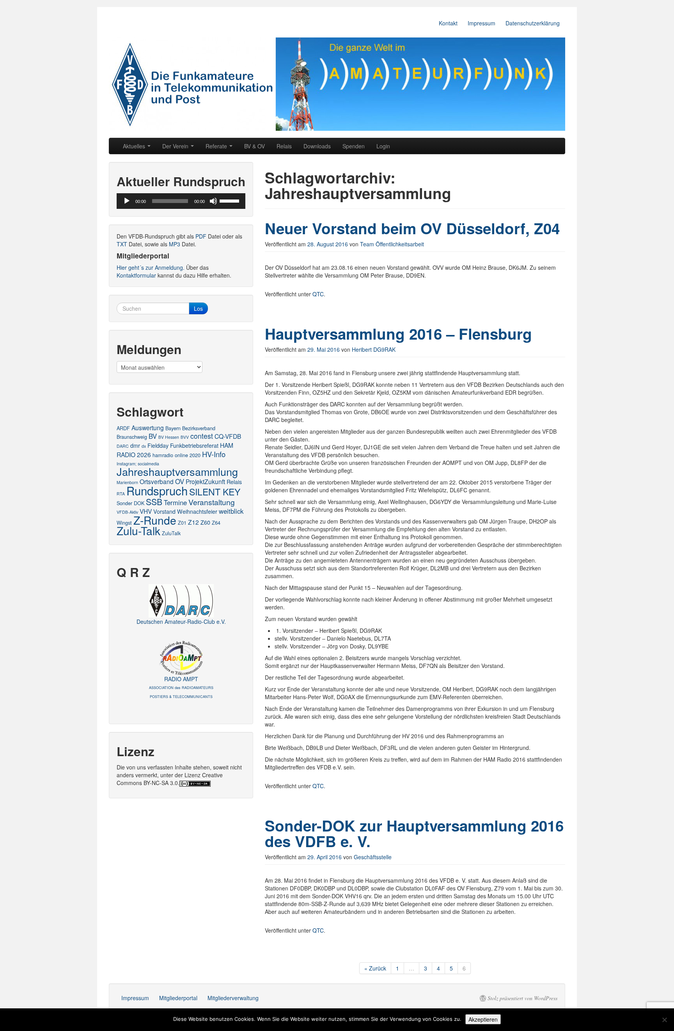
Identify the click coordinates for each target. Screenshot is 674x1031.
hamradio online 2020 (176, 455)
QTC (318, 294)
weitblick (231, 511)
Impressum (481, 23)
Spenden (353, 146)
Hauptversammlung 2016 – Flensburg (398, 333)
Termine (175, 502)
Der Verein (176, 146)
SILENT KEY (214, 491)
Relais (284, 146)
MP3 (174, 244)
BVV (185, 437)
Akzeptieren (483, 1019)
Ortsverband (157, 481)
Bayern (173, 428)
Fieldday (157, 445)
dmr (135, 445)
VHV (146, 511)
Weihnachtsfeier (197, 511)
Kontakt (448, 23)
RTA (121, 494)
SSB (154, 501)
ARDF (123, 428)
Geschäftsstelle (373, 857)
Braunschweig (132, 436)
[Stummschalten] (213, 201)
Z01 (182, 522)
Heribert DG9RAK (374, 349)
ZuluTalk (171, 533)
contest (201, 436)
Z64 (216, 522)
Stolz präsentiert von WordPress (522, 998)
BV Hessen (168, 437)
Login (383, 146)
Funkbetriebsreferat (194, 445)
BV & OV (254, 146)
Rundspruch (157, 490)
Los (198, 308)
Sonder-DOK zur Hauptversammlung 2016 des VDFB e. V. (414, 833)
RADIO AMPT (181, 687)
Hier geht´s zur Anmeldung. (150, 267)
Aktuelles (135, 146)
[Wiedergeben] (127, 201)
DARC (123, 446)
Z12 (193, 522)
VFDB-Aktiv (127, 512)
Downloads (317, 146)
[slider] (230, 200)
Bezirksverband (198, 428)
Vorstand (164, 511)
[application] (181, 201)
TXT (122, 244)
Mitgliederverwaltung (233, 998)
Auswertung (147, 427)
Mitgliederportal (178, 998)
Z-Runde (154, 520)
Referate (217, 146)
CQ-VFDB (228, 436)
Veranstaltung (211, 502)
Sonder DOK (130, 503)
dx (144, 446)
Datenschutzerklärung (533, 23)
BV (153, 436)
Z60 (205, 522)
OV (179, 481)
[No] (664, 1020)
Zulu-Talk (138, 530)
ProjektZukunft (205, 481)
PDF (200, 236)
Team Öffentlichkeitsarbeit (392, 244)
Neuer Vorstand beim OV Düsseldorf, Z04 (412, 228)
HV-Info (213, 454)
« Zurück (375, 968)
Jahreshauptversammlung (177, 471)
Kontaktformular (136, 275)
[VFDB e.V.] (337, 84)
